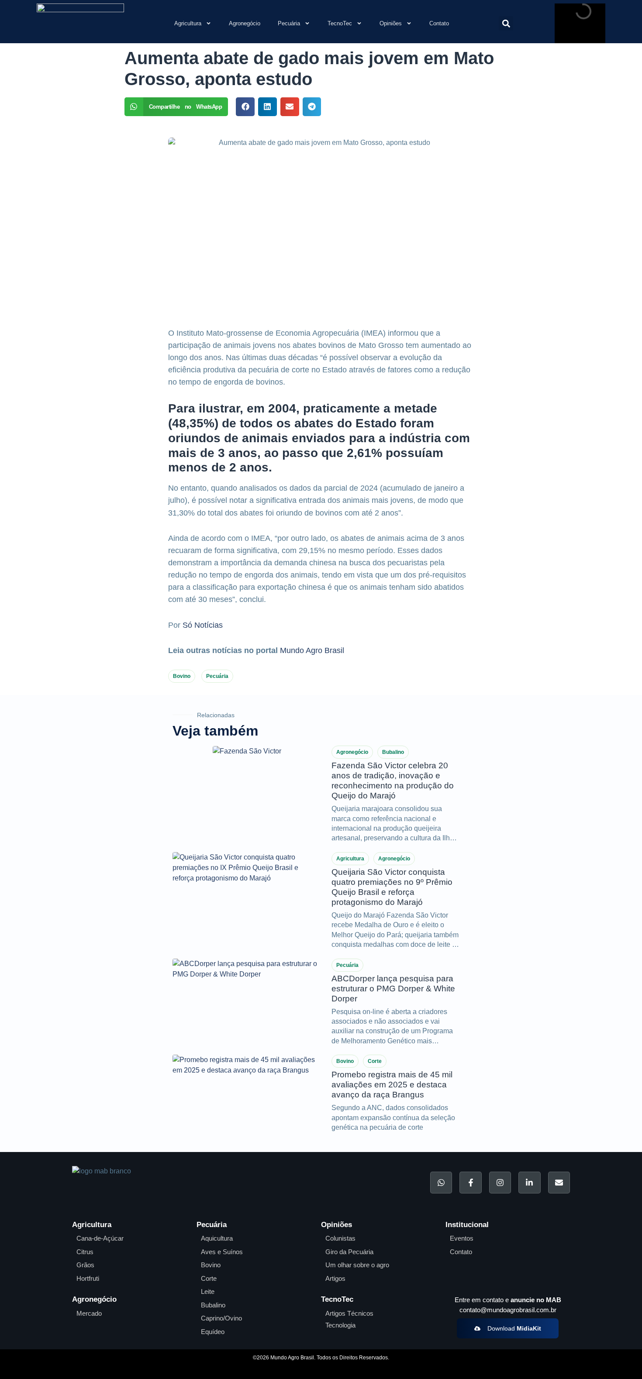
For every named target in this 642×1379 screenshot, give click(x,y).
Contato (439, 23)
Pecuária (289, 23)
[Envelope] (559, 1182)
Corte (375, 1061)
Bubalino (393, 752)
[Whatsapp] (441, 1182)
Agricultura (187, 23)
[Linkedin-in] (529, 1182)
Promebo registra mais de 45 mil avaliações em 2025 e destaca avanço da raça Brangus (391, 1084)
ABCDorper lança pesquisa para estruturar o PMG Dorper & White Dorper (393, 988)
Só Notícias (203, 625)
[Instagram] (500, 1182)
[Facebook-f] (470, 1182)
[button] (506, 23)
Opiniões (391, 23)
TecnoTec (340, 23)
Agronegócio (244, 23)
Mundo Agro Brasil (312, 650)
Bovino (181, 676)
